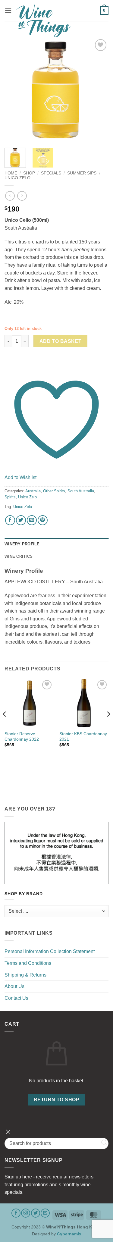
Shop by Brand (23, 894)
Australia (33, 491)
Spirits (10, 497)
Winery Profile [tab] (22, 544)
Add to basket (60, 341)
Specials (51, 173)
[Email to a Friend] (32, 520)
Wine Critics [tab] (19, 556)
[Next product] (9, 195)
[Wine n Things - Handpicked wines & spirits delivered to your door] (56, 21)
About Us (14, 986)
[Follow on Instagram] (25, 1213)
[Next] (98, 89)
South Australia (80, 491)
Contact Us (16, 998)
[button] (8, 10)
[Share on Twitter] (21, 520)
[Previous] (14, 89)
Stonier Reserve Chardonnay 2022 (22, 737)
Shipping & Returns (25, 974)
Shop (29, 173)
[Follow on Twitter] (35, 1213)
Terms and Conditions (28, 963)
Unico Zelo (17, 178)
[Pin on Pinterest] (43, 520)
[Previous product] (22, 195)
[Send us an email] (45, 1213)
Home (11, 173)
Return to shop (57, 1099)
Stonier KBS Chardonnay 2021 (83, 737)
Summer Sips (81, 173)
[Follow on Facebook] (15, 1213)
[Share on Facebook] (10, 520)
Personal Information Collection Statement (50, 951)
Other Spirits (54, 491)
